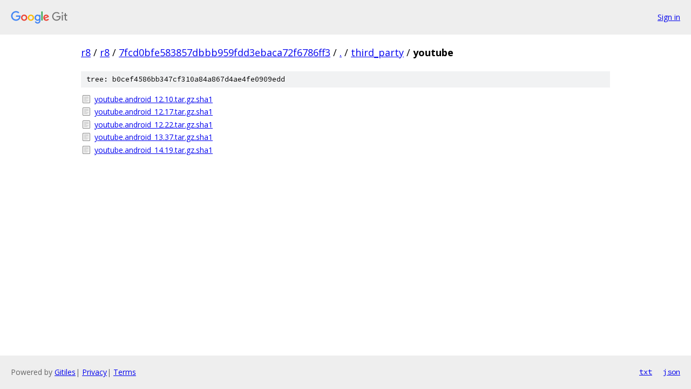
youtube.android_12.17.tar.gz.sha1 (153, 111)
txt (645, 372)
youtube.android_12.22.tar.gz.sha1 (153, 124)
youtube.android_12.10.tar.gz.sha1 (153, 99)
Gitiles (65, 372)
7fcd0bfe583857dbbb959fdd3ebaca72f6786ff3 (224, 52)
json (671, 372)
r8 (86, 52)
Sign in (669, 17)
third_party (377, 52)
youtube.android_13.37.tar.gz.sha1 (153, 137)
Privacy (94, 372)
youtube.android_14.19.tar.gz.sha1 (153, 150)
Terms (124, 372)
